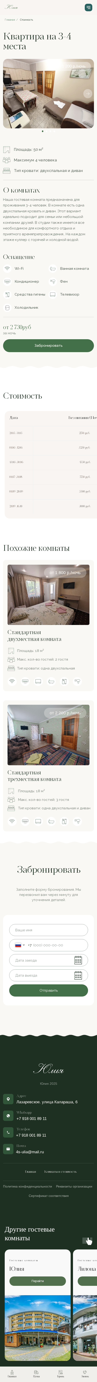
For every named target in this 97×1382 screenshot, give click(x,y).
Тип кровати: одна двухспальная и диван (54, 808)
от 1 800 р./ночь (65, 572)
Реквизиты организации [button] (74, 1186)
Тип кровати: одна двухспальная (46, 668)
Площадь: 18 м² (30, 650)
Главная (30, 1171)
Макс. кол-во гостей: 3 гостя (43, 799)
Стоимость (26, 19)
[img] (48, 595)
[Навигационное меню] (88, 7)
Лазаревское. (29, 1102)
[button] (48, 345)
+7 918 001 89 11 (31, 1135)
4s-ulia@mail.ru (30, 1152)
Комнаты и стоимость (60, 1171)
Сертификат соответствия (49, 1196)
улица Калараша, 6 (59, 1102)
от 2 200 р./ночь (65, 713)
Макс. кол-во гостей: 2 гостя (42, 659)
